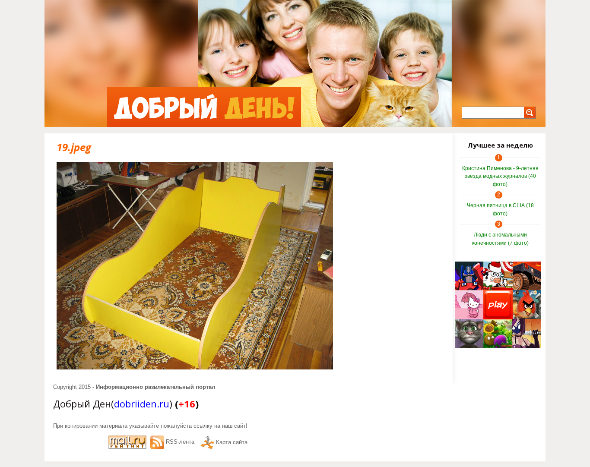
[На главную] (204, 107)
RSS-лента (180, 442)
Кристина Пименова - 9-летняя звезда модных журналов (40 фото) (500, 176)
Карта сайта (231, 442)
